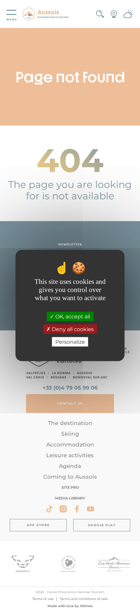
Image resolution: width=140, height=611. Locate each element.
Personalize (70, 342)
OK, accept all (72, 316)
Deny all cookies (72, 329)
